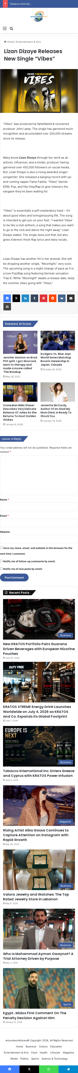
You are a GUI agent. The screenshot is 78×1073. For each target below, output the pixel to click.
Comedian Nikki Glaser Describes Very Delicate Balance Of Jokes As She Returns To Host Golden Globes (20, 412)
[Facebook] (7, 298)
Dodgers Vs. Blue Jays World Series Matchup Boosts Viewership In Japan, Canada (56, 359)
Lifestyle (55, 1052)
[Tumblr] (34, 298)
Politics (24, 1058)
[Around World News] (39, 16)
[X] (16, 298)
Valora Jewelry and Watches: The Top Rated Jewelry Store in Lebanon (36, 896)
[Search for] (11, 28)
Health (44, 1052)
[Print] (7, 306)
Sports (35, 1058)
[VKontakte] (62, 298)
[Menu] (5, 28)
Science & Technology (55, 1058)
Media (14, 1058)
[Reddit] (52, 298)
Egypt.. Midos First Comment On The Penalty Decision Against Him (34, 1015)
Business (31, 1046)
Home (10, 41)
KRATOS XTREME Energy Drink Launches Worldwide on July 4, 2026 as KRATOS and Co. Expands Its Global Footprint (37, 711)
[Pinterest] (43, 298)
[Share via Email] (71, 298)
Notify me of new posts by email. (23, 568)
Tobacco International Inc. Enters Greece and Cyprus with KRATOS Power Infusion (38, 773)
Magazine (68, 1052)
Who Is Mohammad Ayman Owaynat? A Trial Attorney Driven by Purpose (38, 956)
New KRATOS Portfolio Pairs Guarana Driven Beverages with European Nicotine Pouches (39, 649)
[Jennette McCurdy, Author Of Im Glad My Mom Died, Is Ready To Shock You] (58, 392)
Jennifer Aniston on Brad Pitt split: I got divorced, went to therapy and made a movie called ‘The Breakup (20, 365)
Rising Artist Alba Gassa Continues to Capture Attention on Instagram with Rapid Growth (36, 835)
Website (5, 531)
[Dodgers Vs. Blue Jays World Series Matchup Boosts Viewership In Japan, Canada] (58, 340)
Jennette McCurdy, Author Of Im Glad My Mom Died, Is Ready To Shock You (56, 410)
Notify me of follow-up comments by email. (29, 561)
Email (4, 515)
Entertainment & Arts (28, 41)
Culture (43, 1046)
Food (34, 1052)
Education (56, 1046)
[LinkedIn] (25, 298)
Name (4, 499)
